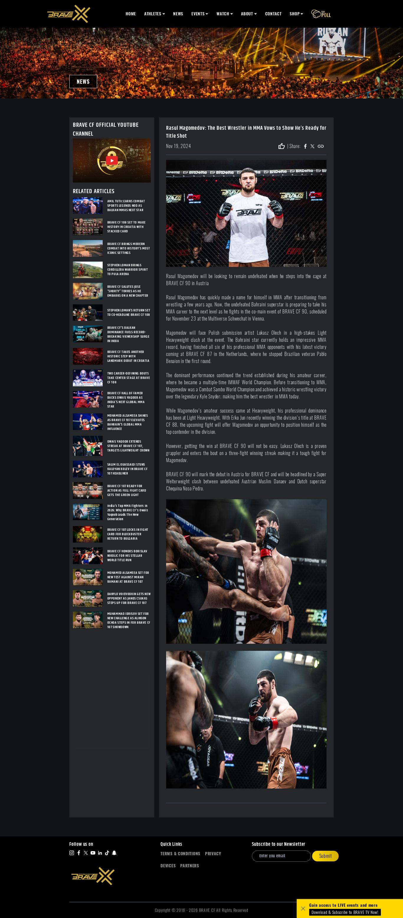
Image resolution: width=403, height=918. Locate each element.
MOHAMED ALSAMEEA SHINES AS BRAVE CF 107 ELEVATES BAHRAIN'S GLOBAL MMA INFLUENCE (127, 422)
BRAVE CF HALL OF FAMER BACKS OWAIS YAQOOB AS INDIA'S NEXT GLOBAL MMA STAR (126, 400)
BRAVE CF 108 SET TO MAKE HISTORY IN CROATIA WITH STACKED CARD (126, 227)
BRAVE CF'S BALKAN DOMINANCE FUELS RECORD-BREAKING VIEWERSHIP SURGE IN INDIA (128, 334)
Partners (189, 865)
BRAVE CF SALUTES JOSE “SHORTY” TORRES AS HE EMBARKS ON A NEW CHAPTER (127, 291)
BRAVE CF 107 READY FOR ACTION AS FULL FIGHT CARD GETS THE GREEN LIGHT (126, 490)
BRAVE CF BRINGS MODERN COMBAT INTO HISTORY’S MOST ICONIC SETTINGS (128, 248)
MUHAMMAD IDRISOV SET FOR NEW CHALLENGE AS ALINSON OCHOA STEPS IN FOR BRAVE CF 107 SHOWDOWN (128, 620)
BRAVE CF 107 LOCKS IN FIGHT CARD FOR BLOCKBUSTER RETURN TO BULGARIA (127, 534)
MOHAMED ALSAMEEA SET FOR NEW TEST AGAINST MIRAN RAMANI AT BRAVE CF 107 (128, 577)
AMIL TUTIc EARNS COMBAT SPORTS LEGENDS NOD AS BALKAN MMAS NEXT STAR (126, 205)
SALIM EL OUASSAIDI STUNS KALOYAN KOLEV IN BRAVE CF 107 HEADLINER (127, 469)
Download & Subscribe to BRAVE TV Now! (345, 912)
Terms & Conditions (180, 853)
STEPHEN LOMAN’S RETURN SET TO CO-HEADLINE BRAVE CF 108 (128, 312)
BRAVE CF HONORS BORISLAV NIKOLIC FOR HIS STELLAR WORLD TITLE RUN (127, 555)
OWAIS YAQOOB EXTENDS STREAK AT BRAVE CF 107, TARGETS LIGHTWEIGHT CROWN (128, 446)
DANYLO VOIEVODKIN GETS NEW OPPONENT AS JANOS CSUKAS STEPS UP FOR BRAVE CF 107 (129, 598)
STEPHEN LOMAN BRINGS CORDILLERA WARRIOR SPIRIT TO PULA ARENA (127, 269)
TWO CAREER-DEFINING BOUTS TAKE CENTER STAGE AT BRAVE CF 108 (128, 378)
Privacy (213, 853)
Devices (168, 865)
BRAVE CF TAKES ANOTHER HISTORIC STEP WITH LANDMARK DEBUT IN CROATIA (128, 356)
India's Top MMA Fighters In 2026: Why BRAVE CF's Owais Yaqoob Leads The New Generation (127, 512)
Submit (325, 856)
